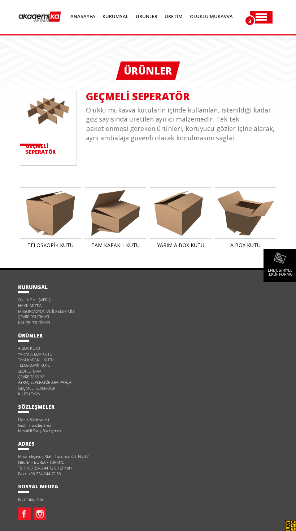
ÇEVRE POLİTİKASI (33, 316)
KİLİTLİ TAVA (29, 393)
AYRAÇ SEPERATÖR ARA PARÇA (44, 382)
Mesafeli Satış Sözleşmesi (40, 430)
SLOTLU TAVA (30, 371)
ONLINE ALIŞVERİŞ (34, 299)
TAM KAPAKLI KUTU (36, 359)
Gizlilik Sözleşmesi (34, 425)
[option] (50, 219)
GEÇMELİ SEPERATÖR (36, 388)
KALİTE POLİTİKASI (34, 322)
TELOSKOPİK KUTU (34, 365)
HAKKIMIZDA (30, 305)
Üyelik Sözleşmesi (33, 419)
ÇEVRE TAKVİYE (31, 376)
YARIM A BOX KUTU (35, 354)
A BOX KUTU (29, 348)
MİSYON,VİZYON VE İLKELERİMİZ (46, 311)
